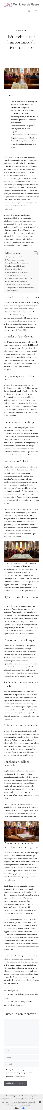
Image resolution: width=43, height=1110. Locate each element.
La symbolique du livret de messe (17, 263)
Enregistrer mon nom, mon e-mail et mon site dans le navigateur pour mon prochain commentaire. (22, 1073)
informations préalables (16, 710)
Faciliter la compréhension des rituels (19, 278)
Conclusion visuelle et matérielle (18, 284)
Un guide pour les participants (16, 257)
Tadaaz (18, 536)
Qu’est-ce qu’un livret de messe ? (17, 272)
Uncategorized (12, 990)
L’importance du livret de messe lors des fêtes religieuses (20, 289)
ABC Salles (8, 536)
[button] (29, 11)
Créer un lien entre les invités (16, 281)
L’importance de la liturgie (15, 275)
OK (23, 1108)
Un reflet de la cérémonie (15, 260)
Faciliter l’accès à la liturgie (15, 266)
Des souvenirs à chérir (14, 269)
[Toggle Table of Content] (34, 253)
